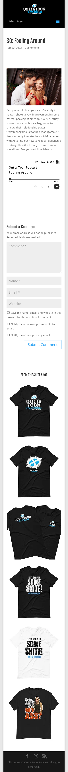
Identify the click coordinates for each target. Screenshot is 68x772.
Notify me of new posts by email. (31, 335)
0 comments (32, 47)
